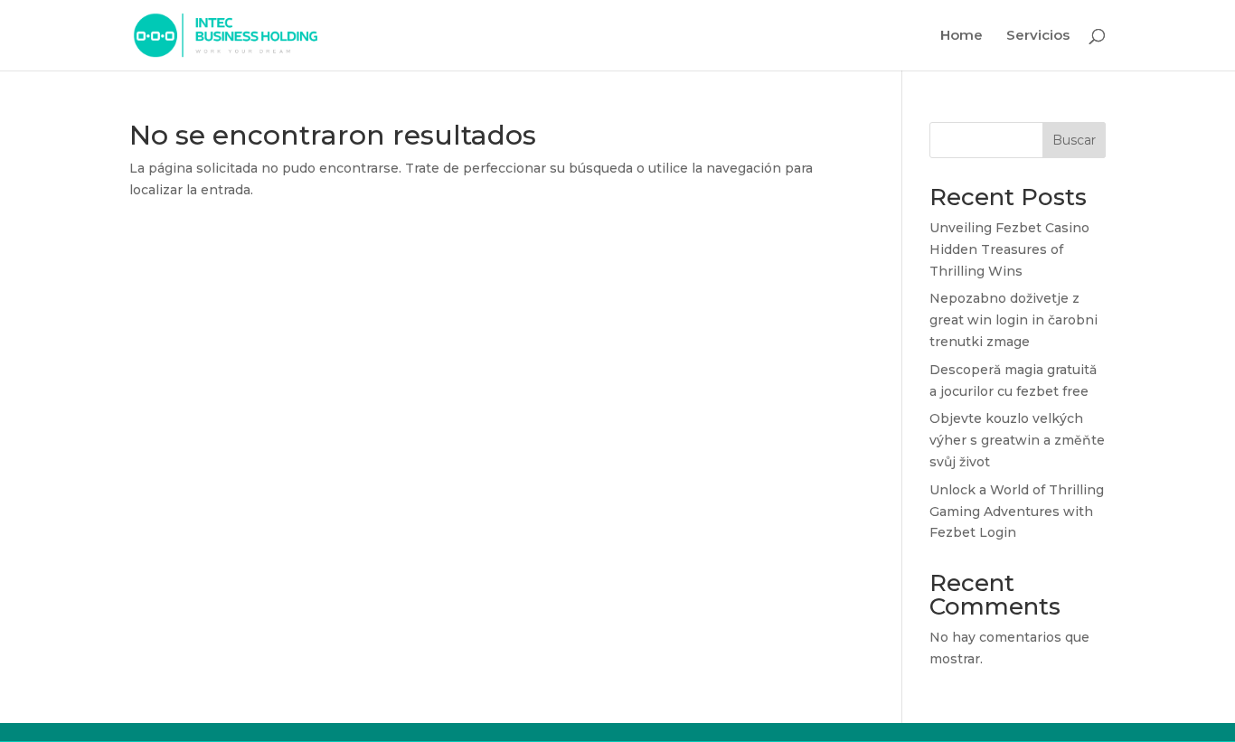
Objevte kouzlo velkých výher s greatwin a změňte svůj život (1017, 440)
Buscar (1074, 140)
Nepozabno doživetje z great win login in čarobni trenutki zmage (1013, 320)
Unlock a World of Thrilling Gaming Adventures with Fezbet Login (1016, 511)
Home (961, 36)
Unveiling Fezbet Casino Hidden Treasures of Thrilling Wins (1009, 249)
